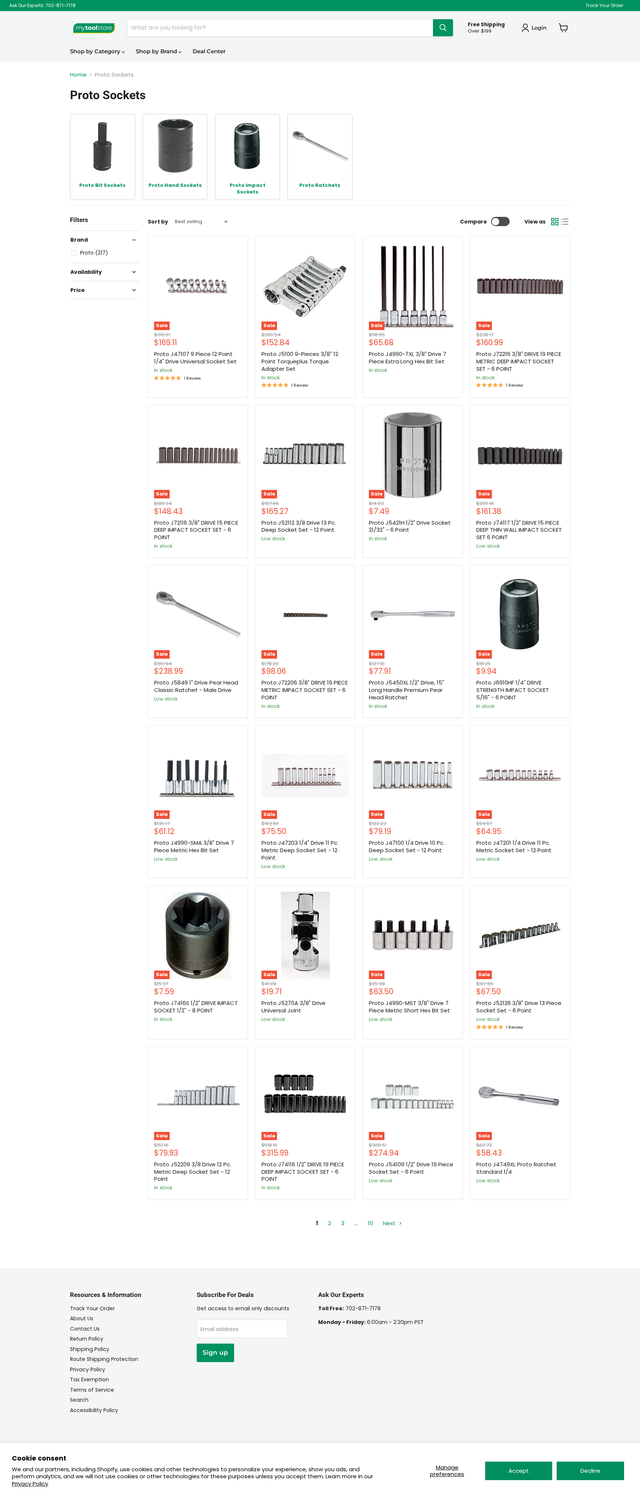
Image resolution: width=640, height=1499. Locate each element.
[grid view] (555, 221)
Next (390, 1223)
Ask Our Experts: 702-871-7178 (42, 5)
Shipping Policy (89, 1349)
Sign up (215, 1352)
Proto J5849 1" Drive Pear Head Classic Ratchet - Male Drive (196, 686)
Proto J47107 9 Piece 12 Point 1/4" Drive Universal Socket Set (195, 357)
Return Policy (86, 1338)
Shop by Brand (157, 51)
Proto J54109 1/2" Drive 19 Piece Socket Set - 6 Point (411, 1168)
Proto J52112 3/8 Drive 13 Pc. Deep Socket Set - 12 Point (298, 526)
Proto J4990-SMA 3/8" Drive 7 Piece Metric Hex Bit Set (194, 846)
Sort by (158, 222)
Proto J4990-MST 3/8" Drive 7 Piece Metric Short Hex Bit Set (409, 1006)
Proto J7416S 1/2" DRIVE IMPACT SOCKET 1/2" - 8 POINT (196, 1006)
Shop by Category (96, 51)
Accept (519, 1471)
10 (370, 1223)
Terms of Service (92, 1390)
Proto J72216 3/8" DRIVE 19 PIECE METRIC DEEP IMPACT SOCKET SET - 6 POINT (518, 361)
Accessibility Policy (94, 1410)
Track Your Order (604, 5)
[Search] (443, 27)
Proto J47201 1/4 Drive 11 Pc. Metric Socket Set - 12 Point (513, 846)
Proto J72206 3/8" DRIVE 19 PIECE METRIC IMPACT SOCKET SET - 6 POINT (304, 690)
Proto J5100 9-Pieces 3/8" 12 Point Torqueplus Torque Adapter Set (299, 361)
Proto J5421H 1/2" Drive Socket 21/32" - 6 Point (410, 526)
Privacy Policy (30, 1484)
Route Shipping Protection (104, 1359)
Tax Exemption (89, 1379)
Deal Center (209, 51)
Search (79, 1400)
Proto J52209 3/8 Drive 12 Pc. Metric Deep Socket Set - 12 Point (192, 1171)
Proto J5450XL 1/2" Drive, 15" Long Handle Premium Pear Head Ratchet (406, 690)
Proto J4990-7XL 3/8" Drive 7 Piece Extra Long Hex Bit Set (407, 357)
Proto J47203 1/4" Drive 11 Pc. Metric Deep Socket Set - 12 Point (300, 850)
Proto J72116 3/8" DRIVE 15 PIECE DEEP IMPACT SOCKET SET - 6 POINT (196, 530)
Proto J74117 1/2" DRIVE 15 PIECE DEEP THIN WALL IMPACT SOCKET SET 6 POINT (519, 530)
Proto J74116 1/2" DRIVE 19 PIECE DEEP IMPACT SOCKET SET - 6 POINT (302, 1171)
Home (78, 74)
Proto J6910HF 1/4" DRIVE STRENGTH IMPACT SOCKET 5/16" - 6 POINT (512, 690)
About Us (81, 1318)
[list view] (565, 221)
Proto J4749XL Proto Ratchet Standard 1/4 (516, 1168)
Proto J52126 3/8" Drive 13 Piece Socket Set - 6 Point (518, 1006)
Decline (590, 1471)
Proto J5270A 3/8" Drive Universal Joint (293, 1006)
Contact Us (85, 1328)
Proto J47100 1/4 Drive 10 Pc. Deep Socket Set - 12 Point (406, 846)
